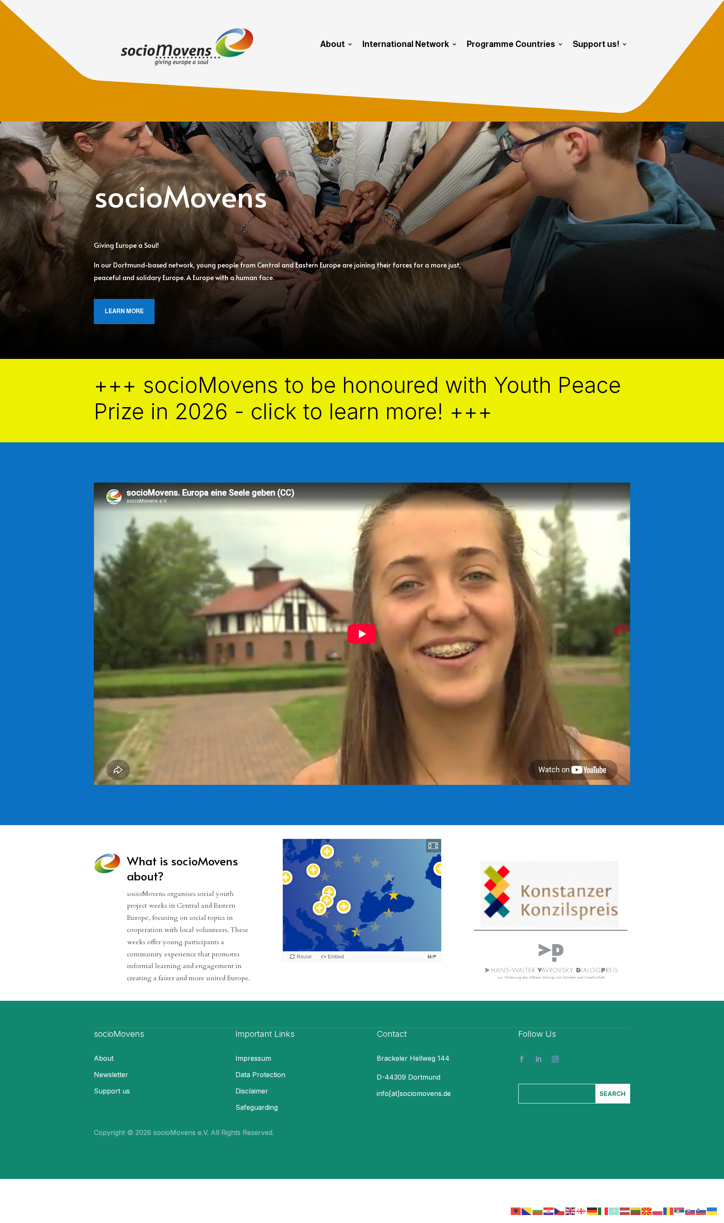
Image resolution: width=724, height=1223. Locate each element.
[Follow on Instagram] (555, 1059)
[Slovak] (690, 1210)
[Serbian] (679, 1210)
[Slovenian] (701, 1210)
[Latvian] (625, 1210)
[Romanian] (668, 1210)
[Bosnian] (527, 1210)
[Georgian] (581, 1210)
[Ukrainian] (712, 1210)
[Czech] (559, 1210)
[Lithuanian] (636, 1210)
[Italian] (603, 1210)
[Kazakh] (614, 1210)
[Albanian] (516, 1210)
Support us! (596, 45)
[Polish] (657, 1210)
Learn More (124, 311)
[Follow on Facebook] (521, 1059)
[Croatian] (548, 1210)
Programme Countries (511, 45)
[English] (570, 1210)
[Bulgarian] (538, 1210)
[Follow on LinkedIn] (538, 1059)
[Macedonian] (646, 1210)
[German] (592, 1210)
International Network (405, 45)
